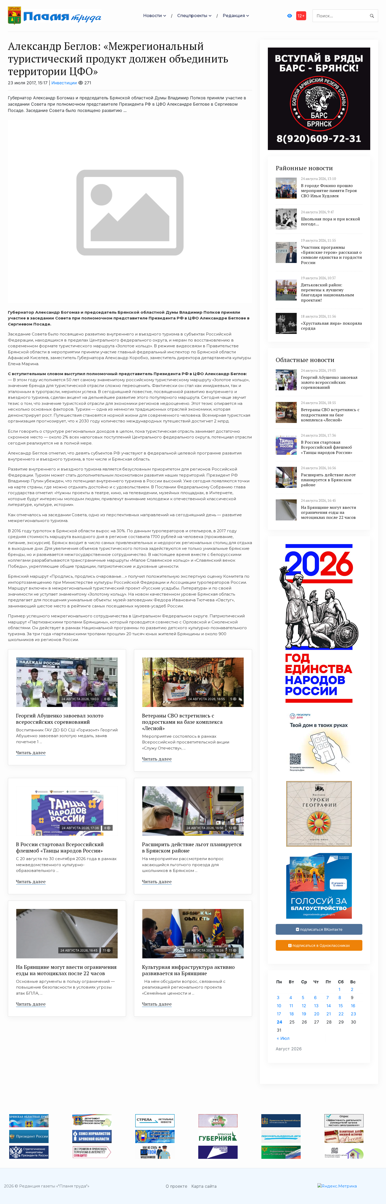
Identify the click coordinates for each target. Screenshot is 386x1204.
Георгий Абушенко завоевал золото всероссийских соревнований (59, 718)
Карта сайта (204, 1186)
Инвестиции (64, 82)
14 (328, 1005)
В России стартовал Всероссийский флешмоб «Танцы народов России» (60, 847)
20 (316, 1013)
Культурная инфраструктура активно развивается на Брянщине (188, 970)
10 (279, 1005)
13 (316, 1005)
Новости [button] (152, 15)
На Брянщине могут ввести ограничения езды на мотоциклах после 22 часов (66, 970)
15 (340, 1005)
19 (304, 1013)
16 (353, 1005)
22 (341, 1013)
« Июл (283, 1038)
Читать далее (31, 752)
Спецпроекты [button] (192, 15)
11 (291, 1005)
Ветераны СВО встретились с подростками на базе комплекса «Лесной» (182, 722)
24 (279, 1022)
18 (291, 1013)
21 (328, 1013)
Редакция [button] (234, 15)
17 (279, 1013)
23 (353, 1013)
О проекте (176, 1186)
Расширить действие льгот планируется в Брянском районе (192, 847)
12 (304, 1005)
